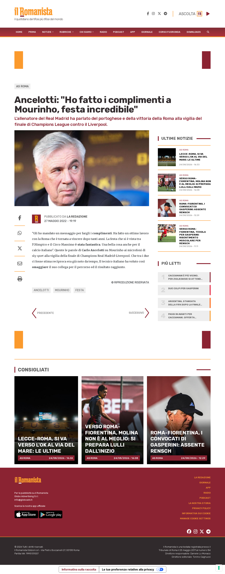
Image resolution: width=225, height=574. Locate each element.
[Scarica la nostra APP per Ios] (26, 514)
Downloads (194, 32)
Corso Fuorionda (169, 32)
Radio (103, 32)
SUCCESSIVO (137, 312)
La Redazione (202, 477)
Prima (32, 32)
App (132, 32)
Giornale (147, 32)
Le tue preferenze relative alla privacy (128, 569)
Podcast (118, 32)
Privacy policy (201, 508)
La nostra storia (200, 503)
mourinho (62, 290)
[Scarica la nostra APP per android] (50, 514)
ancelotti (41, 290)
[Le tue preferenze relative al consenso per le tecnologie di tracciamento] (219, 567)
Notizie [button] (47, 32)
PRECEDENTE (45, 313)
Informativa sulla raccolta (79, 569)
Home (19, 32)
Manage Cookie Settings (195, 518)
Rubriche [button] (66, 32)
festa (79, 290)
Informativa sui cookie (196, 513)
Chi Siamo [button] (86, 32)
